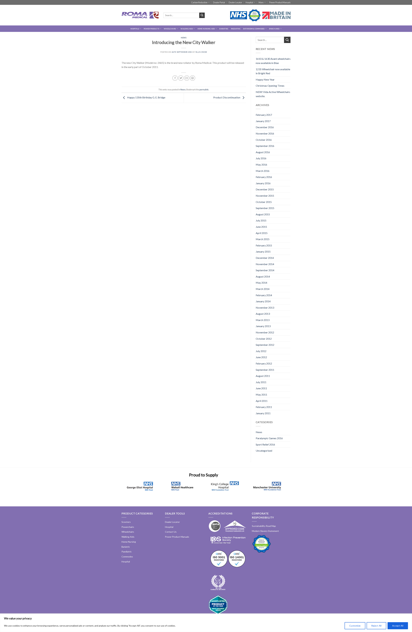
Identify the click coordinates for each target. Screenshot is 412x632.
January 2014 (263, 301)
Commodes (127, 556)
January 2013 (263, 326)
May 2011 (261, 394)
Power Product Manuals (279, 2)
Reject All (376, 625)
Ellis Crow (201, 52)
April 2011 (261, 400)
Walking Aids (187, 29)
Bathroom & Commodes (254, 29)
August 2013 (263, 313)
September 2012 (265, 344)
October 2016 (264, 139)
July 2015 (261, 220)
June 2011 (261, 388)
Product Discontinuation (227, 97)
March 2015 (262, 239)
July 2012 (261, 351)
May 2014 (261, 282)
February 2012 (264, 363)
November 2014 (265, 264)
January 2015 (263, 251)
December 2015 (265, 189)
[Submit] (202, 15)
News (183, 38)
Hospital (249, 2)
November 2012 (265, 332)
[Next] (281, 490)
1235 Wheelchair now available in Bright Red (273, 71)
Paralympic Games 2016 (269, 438)
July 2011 (261, 382)
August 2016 (263, 152)
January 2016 (263, 183)
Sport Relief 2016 (265, 444)
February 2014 (264, 295)
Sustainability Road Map (264, 526)
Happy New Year (265, 79)
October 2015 (264, 201)
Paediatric (236, 29)
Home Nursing (129, 541)
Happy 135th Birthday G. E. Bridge (146, 97)
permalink (204, 89)
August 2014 (263, 276)
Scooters (126, 522)
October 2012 (264, 338)
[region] (206, 622)
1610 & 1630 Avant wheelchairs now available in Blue (273, 60)
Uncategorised (264, 450)
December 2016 (265, 127)
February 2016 (264, 176)
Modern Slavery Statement (265, 531)
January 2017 (263, 121)
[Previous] (126, 490)
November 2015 (265, 195)
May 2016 (261, 164)
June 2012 (261, 357)
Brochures (274, 29)
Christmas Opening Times (270, 85)
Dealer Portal (219, 2)
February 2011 (264, 406)
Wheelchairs (170, 29)
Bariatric (223, 29)
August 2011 (263, 375)
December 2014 (265, 257)
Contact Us (171, 531)
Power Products (151, 29)
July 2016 (261, 158)
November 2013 (265, 307)
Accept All (397, 625)
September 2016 (265, 145)
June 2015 (261, 226)
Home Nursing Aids (206, 29)
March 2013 (262, 319)
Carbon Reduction (199, 2)
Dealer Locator (235, 2)
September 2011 (265, 369)
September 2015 (265, 208)
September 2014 (265, 270)
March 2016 (262, 170)
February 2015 (264, 245)
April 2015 (261, 233)
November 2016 (265, 133)
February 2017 (264, 114)
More (261, 2)
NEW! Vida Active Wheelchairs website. (273, 94)
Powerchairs (128, 527)
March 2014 (262, 288)
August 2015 (263, 214)
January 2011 (263, 413)
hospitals (134, 29)
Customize (355, 625)
